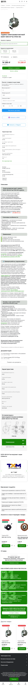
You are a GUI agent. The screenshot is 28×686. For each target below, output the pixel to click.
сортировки (3, 253)
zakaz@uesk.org (16, 212)
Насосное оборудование (7, 662)
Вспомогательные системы (8, 658)
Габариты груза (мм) (7, 103)
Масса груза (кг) (6, 87)
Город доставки (6, 98)
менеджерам (4, 323)
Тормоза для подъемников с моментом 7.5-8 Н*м (13, 490)
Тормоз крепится (5, 275)
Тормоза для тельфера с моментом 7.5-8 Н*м (12, 502)
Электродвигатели (6, 655)
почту (19, 578)
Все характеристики (7, 161)
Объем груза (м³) (6, 93)
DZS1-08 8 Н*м (10, 447)
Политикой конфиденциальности (14, 674)
